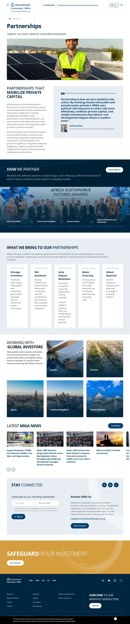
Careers (9, 602)
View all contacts (80, 526)
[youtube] (109, 580)
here (73, 621)
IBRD (37, 580)
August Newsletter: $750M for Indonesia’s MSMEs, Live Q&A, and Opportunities (19, 453)
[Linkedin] (104, 485)
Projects (35, 598)
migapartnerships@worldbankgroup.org (88, 518)
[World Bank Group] (14, 580)
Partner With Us (114, 170)
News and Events (13, 598)
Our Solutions (15, 563)
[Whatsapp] (110, 485)
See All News (115, 426)
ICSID (54, 580)
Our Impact (37, 602)
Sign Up (19, 517)
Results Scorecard (65, 598)
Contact (9, 606)
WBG (31, 580)
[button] (8, 5)
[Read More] (31, 221)
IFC (48, 580)
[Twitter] (116, 485)
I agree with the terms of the (22, 508)
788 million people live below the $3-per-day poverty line (78, 5)
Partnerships (37, 606)
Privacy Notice (34, 508)
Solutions (36, 594)
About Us (10, 594)
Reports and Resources (67, 594)
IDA (43, 580)
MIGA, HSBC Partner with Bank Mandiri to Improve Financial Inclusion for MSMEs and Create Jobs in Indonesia (78, 456)
